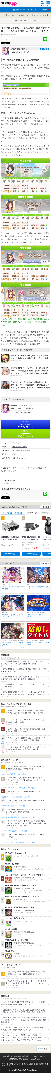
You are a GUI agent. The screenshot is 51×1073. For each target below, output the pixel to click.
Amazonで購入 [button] (10, 554)
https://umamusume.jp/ (19, 447)
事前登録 (18, 20)
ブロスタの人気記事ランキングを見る (13, 806)
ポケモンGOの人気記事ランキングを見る (14, 831)
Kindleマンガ (32, 513)
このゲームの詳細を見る (22, 412)
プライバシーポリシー (38, 1056)
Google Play (25, 434)
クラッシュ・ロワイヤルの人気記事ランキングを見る (18, 842)
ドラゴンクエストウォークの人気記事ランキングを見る (19, 788)
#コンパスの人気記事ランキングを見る (14, 774)
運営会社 (25, 1056)
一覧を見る (45, 507)
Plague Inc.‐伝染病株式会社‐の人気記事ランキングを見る (18, 817)
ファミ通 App (9, 3)
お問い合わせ (8, 1056)
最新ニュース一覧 (38, 15)
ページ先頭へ (44, 1048)
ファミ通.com (24, 1059)
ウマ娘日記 (5, 483)
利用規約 (17, 1056)
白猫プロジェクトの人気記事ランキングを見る (16, 797)
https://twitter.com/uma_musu (21, 450)
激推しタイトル (30, 20)
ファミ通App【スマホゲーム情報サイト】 (15, 15)
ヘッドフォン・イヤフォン (13, 513)
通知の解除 (13, 1059)
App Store (25, 425)
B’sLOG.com (35, 1059)
